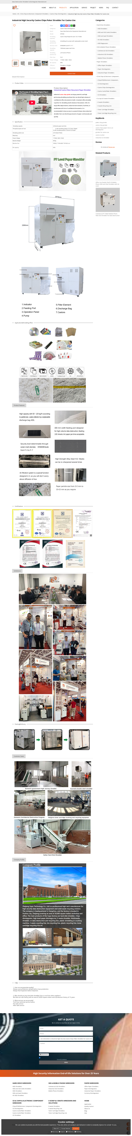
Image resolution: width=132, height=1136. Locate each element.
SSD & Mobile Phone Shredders (61, 1083)
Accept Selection (65, 1128)
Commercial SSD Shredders (56, 1086)
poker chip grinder (101, 122)
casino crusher (100, 135)
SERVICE (84, 8)
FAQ (107, 8)
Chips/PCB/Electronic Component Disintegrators (27, 1106)
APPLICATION (74, 8)
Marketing (78, 1131)
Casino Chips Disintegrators (58, 14)
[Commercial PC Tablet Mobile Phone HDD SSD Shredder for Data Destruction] (108, 200)
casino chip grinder (101, 125)
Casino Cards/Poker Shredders (22, 1111)
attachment (45, 1054)
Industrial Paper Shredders (92, 1091)
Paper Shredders (91, 1083)
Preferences (70, 1131)
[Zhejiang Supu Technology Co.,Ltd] (15, 7)
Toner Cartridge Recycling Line (57, 1113)
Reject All (56, 1128)
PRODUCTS (63, 8)
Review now (111, 147)
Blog (85, 1111)
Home (14, 14)
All (18, 14)
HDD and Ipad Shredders (20, 1093)
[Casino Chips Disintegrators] (63, 68)
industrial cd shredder (102, 138)
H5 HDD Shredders (18, 1095)
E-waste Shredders (54, 1106)
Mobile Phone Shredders (55, 1091)
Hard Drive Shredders (22, 1083)
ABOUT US (52, 8)
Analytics (62, 1131)
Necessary (55, 1131)
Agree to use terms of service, (53, 1059)
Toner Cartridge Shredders (56, 1111)
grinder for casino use (102, 132)
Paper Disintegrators (90, 1089)
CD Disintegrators (18, 1108)
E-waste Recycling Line (55, 1108)
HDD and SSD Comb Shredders (22, 1089)
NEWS (101, 8)
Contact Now (71, 73)
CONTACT (115, 8)
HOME (44, 8)
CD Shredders (17, 1115)
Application (87, 1104)
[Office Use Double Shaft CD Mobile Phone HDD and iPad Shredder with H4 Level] (108, 168)
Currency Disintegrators (91, 1093)
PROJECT (93, 8)
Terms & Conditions (62, 1059)
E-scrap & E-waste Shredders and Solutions (62, 1102)
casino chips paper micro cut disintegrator (104, 128)
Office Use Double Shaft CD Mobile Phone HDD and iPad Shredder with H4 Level (107, 184)
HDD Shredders (17, 1086)
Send (66, 1062)
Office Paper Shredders (91, 1086)
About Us (87, 1108)
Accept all (75, 1128)
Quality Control (88, 1106)
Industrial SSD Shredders (56, 1089)
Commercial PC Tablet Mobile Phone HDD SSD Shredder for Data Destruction (108, 214)
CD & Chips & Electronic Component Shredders (34, 14)
